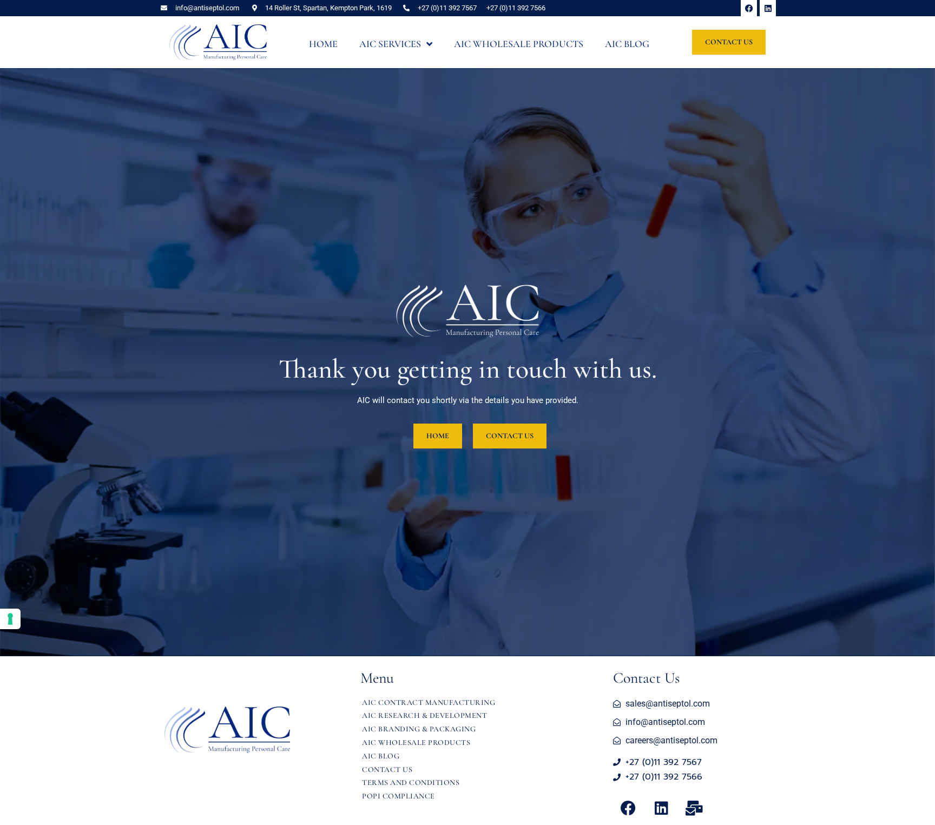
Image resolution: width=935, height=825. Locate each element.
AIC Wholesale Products (416, 742)
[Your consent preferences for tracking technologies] (10, 619)
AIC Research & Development (424, 715)
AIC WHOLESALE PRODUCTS (518, 44)
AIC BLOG (627, 44)
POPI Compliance (398, 796)
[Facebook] (749, 8)
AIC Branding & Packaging (419, 729)
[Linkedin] (768, 8)
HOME (323, 44)
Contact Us (387, 769)
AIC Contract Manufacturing (428, 702)
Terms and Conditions (410, 782)
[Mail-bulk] (694, 808)
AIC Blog (380, 756)
